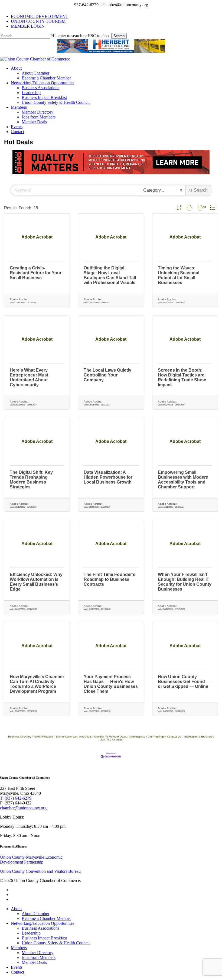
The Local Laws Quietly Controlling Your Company (107, 375)
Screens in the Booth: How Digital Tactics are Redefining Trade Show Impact (182, 377)
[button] (179, 208)
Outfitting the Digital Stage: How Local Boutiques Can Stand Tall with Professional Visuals (110, 275)
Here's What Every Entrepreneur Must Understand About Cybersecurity (29, 377)
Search (119, 36)
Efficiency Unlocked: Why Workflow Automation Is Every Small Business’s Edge (36, 581)
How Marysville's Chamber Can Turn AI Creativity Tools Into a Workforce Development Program (37, 684)
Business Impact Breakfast (44, 938)
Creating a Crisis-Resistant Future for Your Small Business (35, 273)
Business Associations (40, 928)
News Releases (43, 736)
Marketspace (137, 736)
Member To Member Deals (110, 736)
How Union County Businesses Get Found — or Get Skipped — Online (184, 681)
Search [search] (201, 190)
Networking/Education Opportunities (42, 923)
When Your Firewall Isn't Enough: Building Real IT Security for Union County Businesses (184, 581)
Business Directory (19, 736)
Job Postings (156, 736)
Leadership (31, 933)
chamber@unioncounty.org (23, 808)
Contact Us (174, 736)
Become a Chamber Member (46, 918)
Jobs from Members (39, 957)
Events (16, 967)
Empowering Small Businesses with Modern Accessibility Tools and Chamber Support (183, 479)
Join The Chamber (111, 739)
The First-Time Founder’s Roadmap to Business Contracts (109, 579)
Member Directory (37, 952)
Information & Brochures (199, 736)
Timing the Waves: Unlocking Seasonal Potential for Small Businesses (178, 275)
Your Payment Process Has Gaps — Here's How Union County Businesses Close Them (111, 684)
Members (19, 947)
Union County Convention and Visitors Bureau (40, 871)
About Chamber (35, 913)
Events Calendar (66, 736)
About (16, 908)
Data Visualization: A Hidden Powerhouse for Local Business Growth (108, 477)
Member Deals (34, 962)
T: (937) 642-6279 (15, 798)
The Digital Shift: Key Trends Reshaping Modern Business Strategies (31, 479)
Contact (17, 972)
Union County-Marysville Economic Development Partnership (31, 859)
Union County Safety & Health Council (56, 943)
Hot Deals (85, 736)
